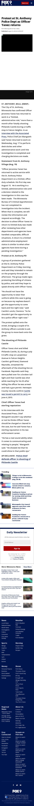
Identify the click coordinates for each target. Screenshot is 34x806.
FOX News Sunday (5, 637)
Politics (4, 632)
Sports (4, 643)
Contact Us (18, 709)
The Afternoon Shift (19, 695)
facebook (13, 785)
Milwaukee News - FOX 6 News (7, 712)
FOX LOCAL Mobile (5, 740)
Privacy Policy (19, 557)
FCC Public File (19, 725)
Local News (5, 623)
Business (4, 671)
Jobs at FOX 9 (19, 716)
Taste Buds (18, 692)
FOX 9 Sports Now (19, 689)
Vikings (4, 646)
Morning (19, 643)
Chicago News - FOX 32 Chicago (6, 716)
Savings (4, 678)
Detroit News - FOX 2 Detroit (6, 720)
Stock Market (6, 673)
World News (5, 627)
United (3, 659)
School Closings (20, 629)
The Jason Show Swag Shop (20, 699)
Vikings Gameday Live (20, 681)
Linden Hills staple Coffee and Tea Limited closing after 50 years (12, 579)
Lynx (3, 657)
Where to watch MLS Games (20, 774)
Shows (18, 666)
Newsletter (5, 743)
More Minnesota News (11, 567)
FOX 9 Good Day (20, 673)
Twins (3, 650)
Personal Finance (7, 669)
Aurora (4, 661)
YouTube (4, 754)
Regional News (5, 708)
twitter (17, 785)
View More (28, 567)
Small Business (6, 676)
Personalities (19, 714)
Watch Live (25, 3)
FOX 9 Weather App (20, 624)
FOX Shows (18, 669)
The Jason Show (20, 671)
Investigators (5, 630)
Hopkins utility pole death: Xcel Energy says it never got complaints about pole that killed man (11, 606)
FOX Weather (19, 638)
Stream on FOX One (19, 733)
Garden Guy (19, 648)
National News (6, 625)
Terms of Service (18, 559)
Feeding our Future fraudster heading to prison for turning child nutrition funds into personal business (22, 496)
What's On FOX (20, 718)
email (20, 785)
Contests (18, 712)
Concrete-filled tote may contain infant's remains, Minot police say (21, 486)
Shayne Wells (19, 646)
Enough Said (19, 678)
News (18, 28)
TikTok (4, 752)
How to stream (6, 737)
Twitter (4, 750)
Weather (19, 620)
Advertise (18, 723)
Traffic (17, 635)
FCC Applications (20, 727)
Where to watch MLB (20, 746)
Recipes (17, 650)
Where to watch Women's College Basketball (20, 765)
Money (4, 666)
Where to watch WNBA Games (20, 770)
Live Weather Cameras (19, 632)
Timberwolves (6, 655)
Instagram (5, 748)
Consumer (5, 634)
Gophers (4, 648)
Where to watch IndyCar (20, 755)
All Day (17, 676)
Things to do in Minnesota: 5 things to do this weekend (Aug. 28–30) (22, 477)
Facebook (5, 746)
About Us (19, 707)
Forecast (18, 627)
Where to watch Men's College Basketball (20, 760)
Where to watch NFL (20, 738)
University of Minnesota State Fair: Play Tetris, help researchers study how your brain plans (12, 596)
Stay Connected (6, 733)
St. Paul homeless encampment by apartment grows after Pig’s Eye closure (12, 588)
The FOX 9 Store (20, 702)
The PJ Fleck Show (19, 685)
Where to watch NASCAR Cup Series (20, 750)
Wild (3, 652)
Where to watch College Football (20, 742)
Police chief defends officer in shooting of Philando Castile (16, 459)
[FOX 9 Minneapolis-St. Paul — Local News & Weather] (7, 3)
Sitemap (17, 721)
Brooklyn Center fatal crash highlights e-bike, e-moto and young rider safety (10, 571)
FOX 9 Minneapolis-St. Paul (9, 28)
